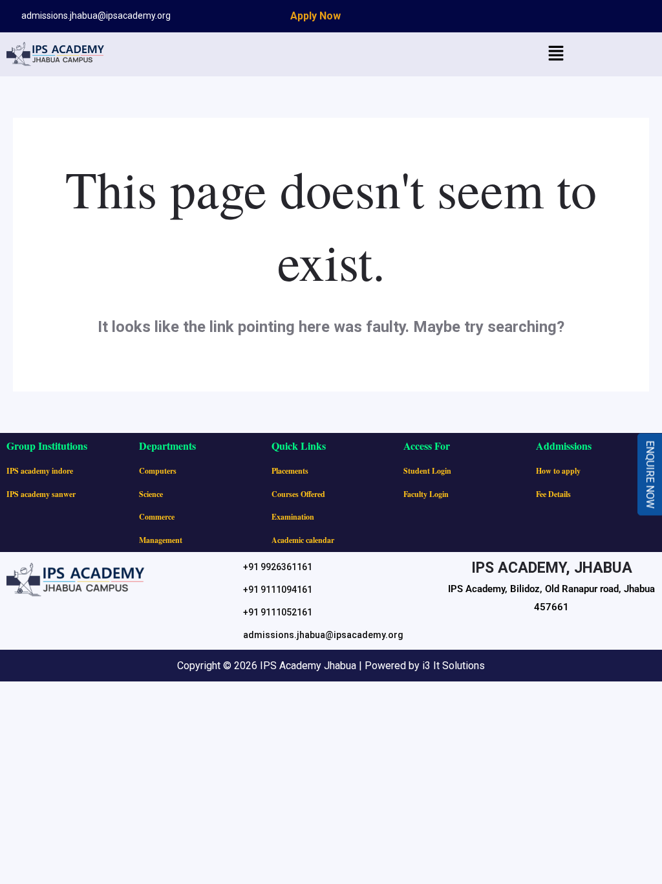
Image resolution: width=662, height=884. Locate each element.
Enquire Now (650, 475)
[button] (556, 54)
